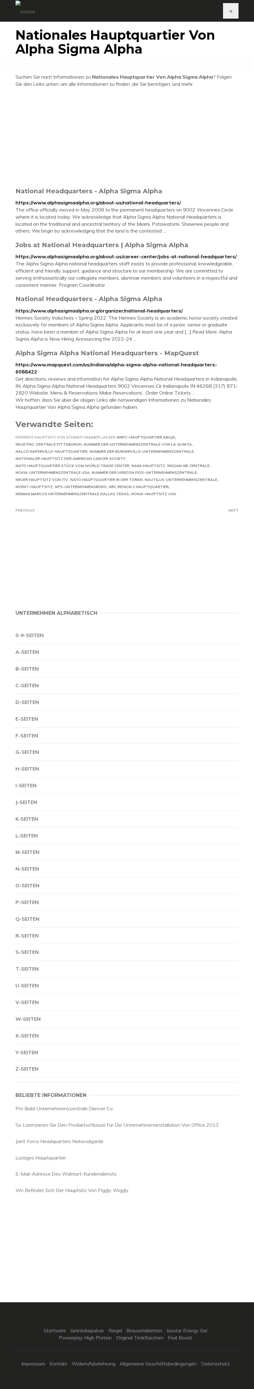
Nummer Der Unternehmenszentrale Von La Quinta (138, 444)
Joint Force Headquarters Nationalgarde (59, 1141)
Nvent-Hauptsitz (34, 486)
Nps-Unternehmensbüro (81, 486)
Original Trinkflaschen (140, 1337)
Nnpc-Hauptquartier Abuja (146, 437)
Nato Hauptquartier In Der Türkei (106, 479)
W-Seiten (28, 1019)
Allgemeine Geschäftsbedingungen (158, 1364)
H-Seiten (27, 769)
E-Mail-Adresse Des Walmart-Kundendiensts (65, 1174)
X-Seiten (27, 1036)
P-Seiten (27, 902)
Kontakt (58, 1364)
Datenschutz (215, 1364)
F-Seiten (26, 735)
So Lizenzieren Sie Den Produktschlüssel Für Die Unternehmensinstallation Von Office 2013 (117, 1125)
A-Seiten (27, 652)
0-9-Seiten (29, 635)
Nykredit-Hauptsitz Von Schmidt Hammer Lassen (65, 437)
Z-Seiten (26, 1069)
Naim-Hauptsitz (148, 465)
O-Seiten (27, 885)
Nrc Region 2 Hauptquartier (139, 486)
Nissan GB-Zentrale (188, 465)
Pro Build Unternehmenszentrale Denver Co (64, 1108)
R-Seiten (27, 936)
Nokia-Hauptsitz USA (153, 493)
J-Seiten (26, 802)
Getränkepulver (87, 1330)
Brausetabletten (144, 1330)
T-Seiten (27, 969)
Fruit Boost (180, 1337)
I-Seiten (26, 785)
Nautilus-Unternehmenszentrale (181, 479)
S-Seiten (27, 952)
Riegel (115, 1330)
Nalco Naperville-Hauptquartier (51, 451)
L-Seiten (26, 835)
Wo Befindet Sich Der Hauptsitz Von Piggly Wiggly (72, 1190)
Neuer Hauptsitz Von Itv (41, 479)
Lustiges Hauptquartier (40, 1158)
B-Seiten (27, 669)
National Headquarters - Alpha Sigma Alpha (88, 191)
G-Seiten (27, 752)
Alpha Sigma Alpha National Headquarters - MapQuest (107, 353)
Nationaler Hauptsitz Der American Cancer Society (70, 458)
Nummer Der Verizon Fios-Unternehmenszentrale (144, 472)
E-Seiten (26, 719)
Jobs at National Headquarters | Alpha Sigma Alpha (101, 245)
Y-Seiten (26, 1052)
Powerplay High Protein (85, 1337)
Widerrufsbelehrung (93, 1364)
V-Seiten (27, 1002)
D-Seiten (27, 702)
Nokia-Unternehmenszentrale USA (52, 472)
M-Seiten (27, 852)
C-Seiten (27, 685)
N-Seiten (27, 869)
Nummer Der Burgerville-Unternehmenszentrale (142, 451)
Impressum (33, 1364)
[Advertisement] (127, 137)
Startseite (55, 1330)
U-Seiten (27, 985)
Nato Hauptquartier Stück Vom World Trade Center (72, 465)
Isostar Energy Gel (187, 1330)
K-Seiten (26, 819)
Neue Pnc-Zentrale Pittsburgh (48, 444)
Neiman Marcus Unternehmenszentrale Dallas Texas (72, 493)
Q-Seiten (27, 919)
